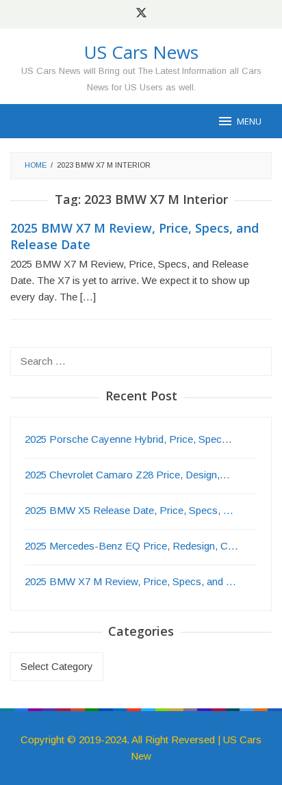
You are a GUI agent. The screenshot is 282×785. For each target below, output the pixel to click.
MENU (249, 121)
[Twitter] (141, 14)
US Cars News (141, 52)
